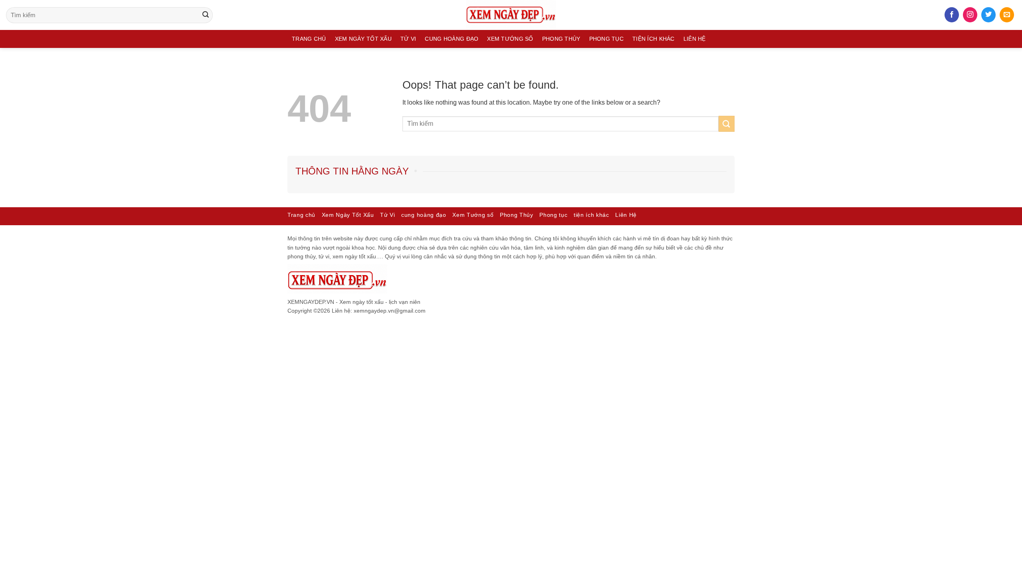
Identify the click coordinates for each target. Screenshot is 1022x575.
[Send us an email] (1007, 14)
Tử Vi (408, 39)
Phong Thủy (561, 39)
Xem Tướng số (510, 39)
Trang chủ (309, 39)
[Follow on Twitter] (988, 14)
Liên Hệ (694, 39)
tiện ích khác (653, 39)
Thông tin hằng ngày (352, 171)
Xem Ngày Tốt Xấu (363, 39)
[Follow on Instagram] (970, 14)
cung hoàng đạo (451, 39)
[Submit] (205, 15)
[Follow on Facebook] (952, 14)
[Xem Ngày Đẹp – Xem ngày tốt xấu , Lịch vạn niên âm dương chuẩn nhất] (511, 15)
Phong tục (606, 39)
